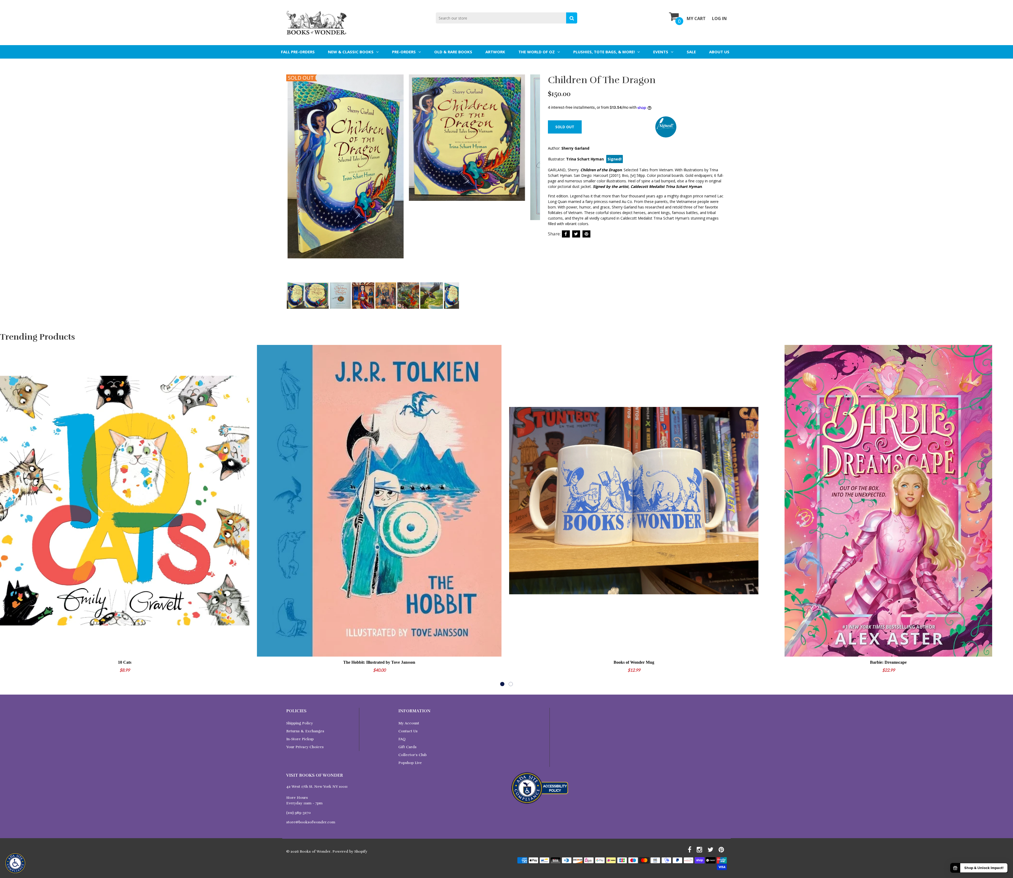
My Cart (696, 18)
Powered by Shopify (349, 851)
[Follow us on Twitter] (576, 234)
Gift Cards (407, 747)
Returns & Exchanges (305, 731)
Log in (719, 18)
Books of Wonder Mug (634, 662)
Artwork (495, 51)
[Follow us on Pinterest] (586, 234)
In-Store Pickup (300, 739)
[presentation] (291, 180)
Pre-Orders (404, 51)
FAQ (401, 739)
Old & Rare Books (453, 51)
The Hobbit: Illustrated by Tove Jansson (379, 662)
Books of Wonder (315, 851)
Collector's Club (412, 755)
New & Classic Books (351, 51)
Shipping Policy (299, 723)
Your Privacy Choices (305, 747)
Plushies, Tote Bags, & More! (604, 51)
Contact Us (408, 731)
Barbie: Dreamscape (888, 662)
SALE (691, 51)
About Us (719, 51)
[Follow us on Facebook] (566, 234)
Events (660, 51)
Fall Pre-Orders (298, 51)
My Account (408, 723)
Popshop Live (410, 763)
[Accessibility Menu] (15, 863)
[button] (502, 684)
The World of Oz (536, 51)
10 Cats (124, 662)
